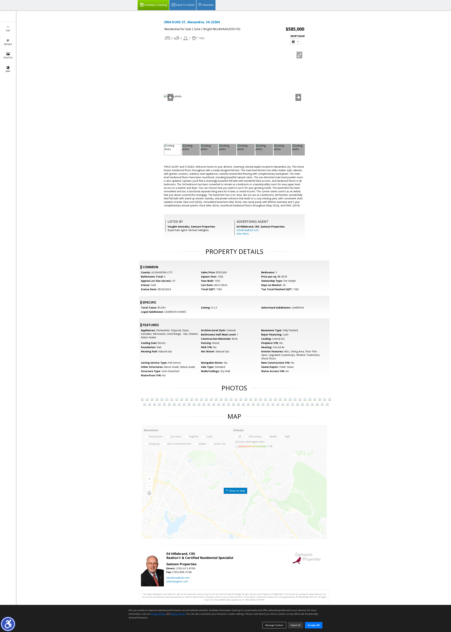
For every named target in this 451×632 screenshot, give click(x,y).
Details (8, 44)
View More (243, 233)
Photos (8, 57)
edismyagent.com (177, 581)
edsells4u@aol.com (248, 230)
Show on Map (236, 490)
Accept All (314, 625)
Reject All (295, 625)
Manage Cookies (274, 625)
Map (8, 71)
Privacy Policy (158, 613)
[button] (8, 624)
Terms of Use (178, 613)
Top (8, 30)
